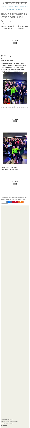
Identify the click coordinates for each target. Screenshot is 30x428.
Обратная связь (4, 425)
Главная (3, 6)
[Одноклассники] (21, 202)
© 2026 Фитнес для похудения (7, 419)
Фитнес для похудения (15, 3)
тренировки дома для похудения (7, 199)
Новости (10, 6)
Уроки (16, 6)
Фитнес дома (24, 6)
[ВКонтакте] (9, 202)
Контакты (3, 421)
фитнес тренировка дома (19, 199)
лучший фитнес (14, 197)
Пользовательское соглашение (12, 421)
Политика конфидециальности (7, 423)
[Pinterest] (15, 202)
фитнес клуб (7, 197)
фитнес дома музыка (22, 197)
